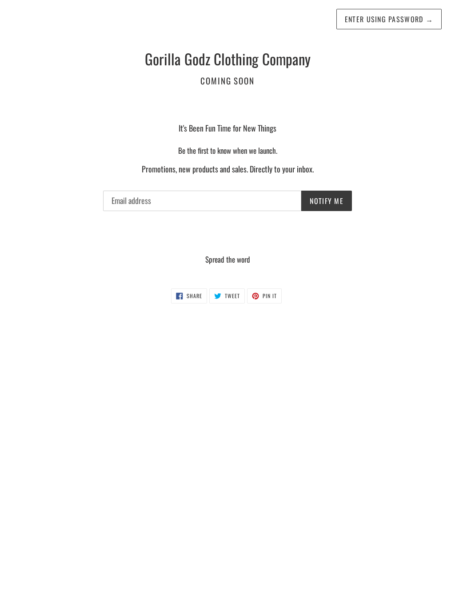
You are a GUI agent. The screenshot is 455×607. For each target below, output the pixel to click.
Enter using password (389, 19)
